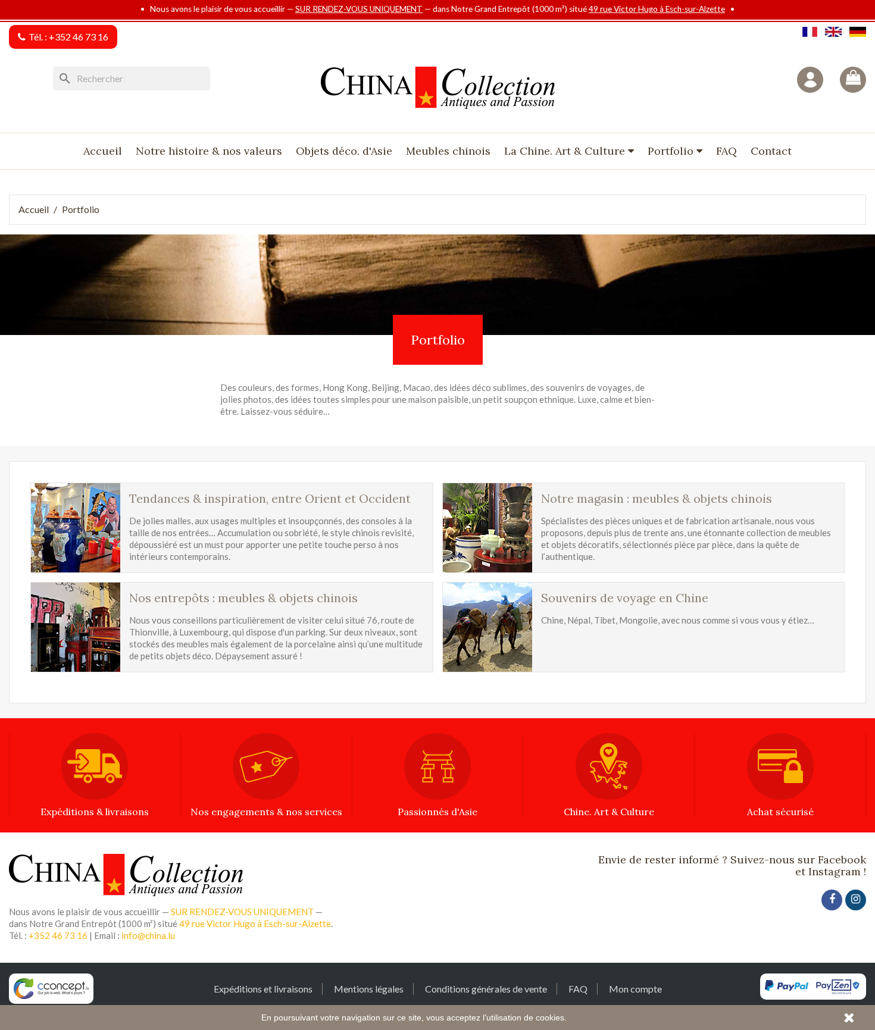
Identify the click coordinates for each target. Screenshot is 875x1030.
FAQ (726, 151)
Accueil (102, 151)
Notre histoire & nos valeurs (209, 151)
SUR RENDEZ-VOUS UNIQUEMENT (359, 9)
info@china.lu (148, 935)
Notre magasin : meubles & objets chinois (656, 498)
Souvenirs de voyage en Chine (624, 597)
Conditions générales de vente (486, 988)
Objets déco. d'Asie (344, 151)
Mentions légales (369, 988)
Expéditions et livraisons (263, 988)
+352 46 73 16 (78, 36)
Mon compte (635, 988)
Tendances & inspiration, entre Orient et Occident (270, 498)
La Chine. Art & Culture (566, 151)
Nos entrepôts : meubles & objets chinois (243, 597)
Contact (771, 151)
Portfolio (672, 151)
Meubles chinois (448, 151)
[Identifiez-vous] (810, 80)
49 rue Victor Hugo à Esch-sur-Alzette (657, 9)
